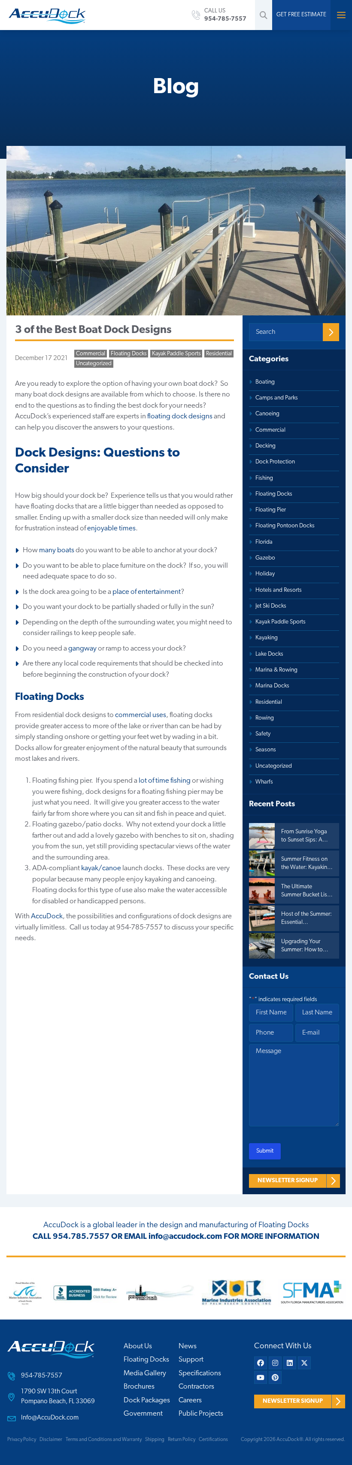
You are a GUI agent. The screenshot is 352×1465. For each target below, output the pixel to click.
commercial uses (140, 715)
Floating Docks (128, 354)
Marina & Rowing (276, 670)
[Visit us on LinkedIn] (289, 1362)
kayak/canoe (101, 868)
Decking (265, 446)
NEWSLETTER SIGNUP (288, 1180)
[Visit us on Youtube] (260, 1377)
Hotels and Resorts (278, 590)
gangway (82, 648)
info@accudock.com (185, 1237)
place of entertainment (146, 592)
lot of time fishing (165, 780)
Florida (264, 542)
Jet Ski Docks (270, 606)
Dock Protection (275, 462)
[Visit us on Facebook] (260, 1362)
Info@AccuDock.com (50, 1418)
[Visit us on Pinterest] (275, 1377)
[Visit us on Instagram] (275, 1362)
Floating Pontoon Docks (285, 526)
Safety (262, 734)
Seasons (265, 750)
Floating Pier (270, 510)
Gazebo (265, 558)
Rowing (264, 718)
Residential (219, 354)
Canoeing (267, 414)
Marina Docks (272, 686)
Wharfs (264, 782)
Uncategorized (94, 363)
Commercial (90, 354)
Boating (265, 382)
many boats (56, 550)
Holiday (265, 574)
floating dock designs (179, 416)
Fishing (264, 478)
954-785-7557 (41, 1376)
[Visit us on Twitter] (304, 1362)
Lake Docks (269, 654)
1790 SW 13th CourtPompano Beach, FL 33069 (58, 1397)
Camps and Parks (276, 398)
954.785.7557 (81, 1237)
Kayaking (266, 638)
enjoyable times (111, 528)
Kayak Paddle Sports (176, 354)
